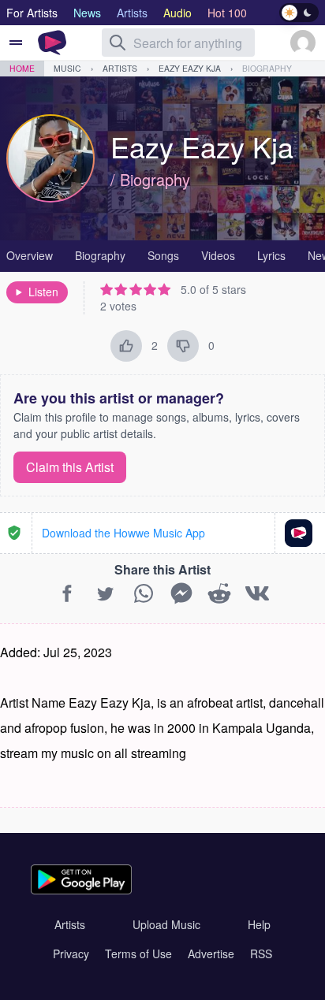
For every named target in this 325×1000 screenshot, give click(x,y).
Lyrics (271, 255)
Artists (120, 68)
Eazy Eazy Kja (190, 68)
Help (259, 924)
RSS (261, 953)
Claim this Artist (70, 467)
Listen (43, 291)
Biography (267, 68)
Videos (218, 255)
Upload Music (166, 924)
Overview (29, 255)
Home (22, 68)
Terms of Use (138, 953)
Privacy (71, 953)
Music (67, 68)
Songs (163, 255)
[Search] (117, 42)
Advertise (211, 953)
